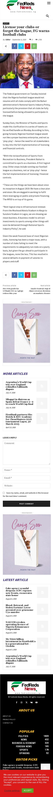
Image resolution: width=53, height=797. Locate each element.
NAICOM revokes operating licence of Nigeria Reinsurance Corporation (17, 626)
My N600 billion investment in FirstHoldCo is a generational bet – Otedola (21, 643)
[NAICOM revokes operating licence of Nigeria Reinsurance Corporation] (42, 626)
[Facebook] (14, 46)
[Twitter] (21, 46)
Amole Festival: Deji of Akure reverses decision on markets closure (39, 291)
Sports (6, 23)
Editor (8, 39)
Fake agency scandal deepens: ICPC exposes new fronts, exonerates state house (19, 592)
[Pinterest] (27, 46)
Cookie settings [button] (12, 790)
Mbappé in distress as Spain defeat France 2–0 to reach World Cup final (19, 402)
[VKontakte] (31, 702)
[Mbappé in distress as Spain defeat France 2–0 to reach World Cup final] (41, 403)
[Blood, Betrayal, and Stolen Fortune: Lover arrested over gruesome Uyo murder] (42, 609)
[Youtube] (36, 702)
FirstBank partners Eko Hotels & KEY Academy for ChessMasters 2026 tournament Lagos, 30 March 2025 (19, 419)
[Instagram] (21, 702)
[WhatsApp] (34, 46)
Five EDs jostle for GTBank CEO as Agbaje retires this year (13, 291)
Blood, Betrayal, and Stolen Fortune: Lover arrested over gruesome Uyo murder (19, 609)
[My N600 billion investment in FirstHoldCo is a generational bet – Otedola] (42, 643)
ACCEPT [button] (28, 790)
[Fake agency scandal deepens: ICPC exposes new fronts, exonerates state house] (42, 592)
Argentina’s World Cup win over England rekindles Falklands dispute (19, 386)
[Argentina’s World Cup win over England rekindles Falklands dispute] (41, 386)
